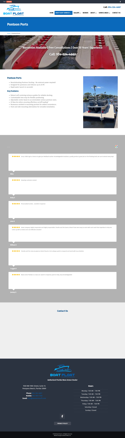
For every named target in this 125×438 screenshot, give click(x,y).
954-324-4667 (114, 7)
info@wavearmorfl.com (37, 398)
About (92, 13)
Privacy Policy (62, 423)
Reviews (85, 13)
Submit (62, 348)
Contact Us (116, 13)
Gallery (76, 13)
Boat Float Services (63, 13)
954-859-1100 (37, 396)
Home (51, 13)
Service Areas (104, 13)
